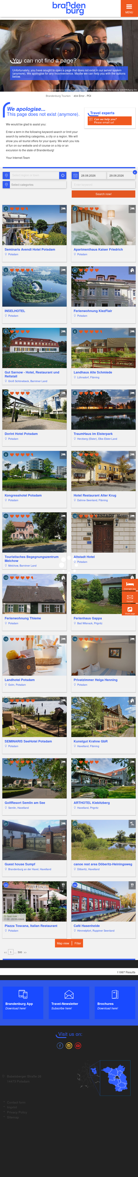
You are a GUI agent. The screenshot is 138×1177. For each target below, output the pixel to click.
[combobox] (34, 175)
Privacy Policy (17, 1112)
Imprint (12, 1107)
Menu (129, 12)
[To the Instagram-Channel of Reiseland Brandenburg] (69, 1045)
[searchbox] (29, 175)
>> (25, 952)
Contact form (16, 1102)
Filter (78, 943)
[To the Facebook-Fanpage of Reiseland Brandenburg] (59, 1045)
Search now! (104, 194)
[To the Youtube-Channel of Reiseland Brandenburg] (77, 1045)
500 (20, 952)
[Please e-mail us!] (110, 120)
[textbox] (21, 185)
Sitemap (13, 1117)
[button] (130, 609)
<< (5, 952)
